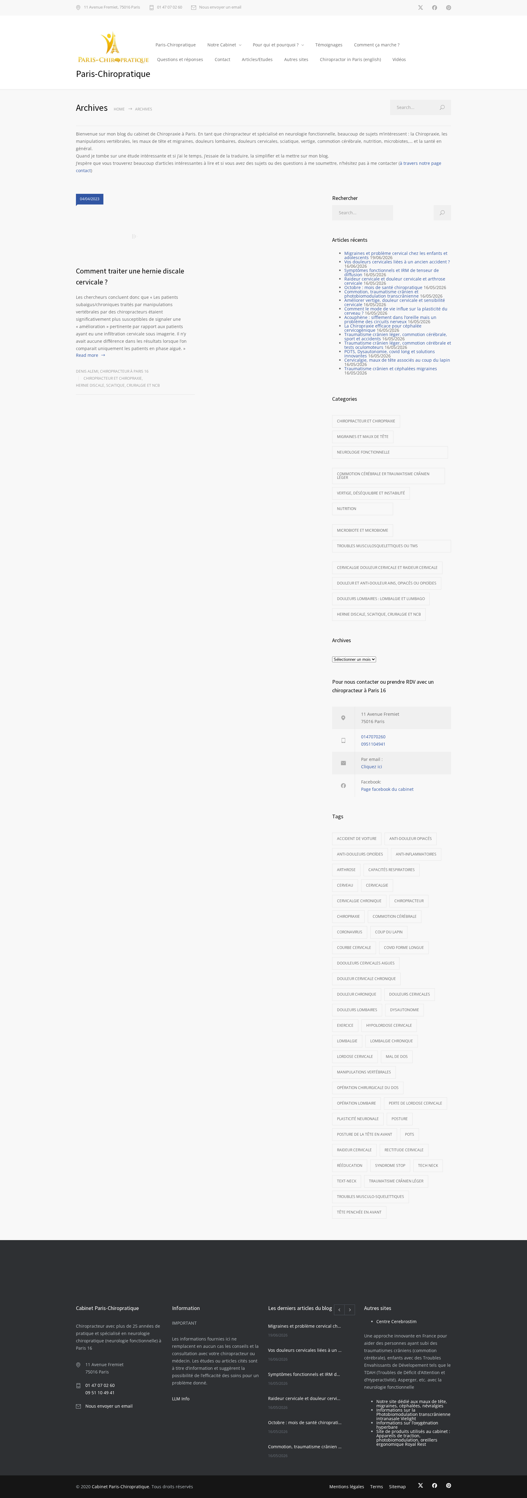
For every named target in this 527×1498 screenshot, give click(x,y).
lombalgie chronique (391, 1041)
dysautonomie (404, 1009)
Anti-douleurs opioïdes (360, 854)
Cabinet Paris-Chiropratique (120, 1486)
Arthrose (346, 869)
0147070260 (373, 737)
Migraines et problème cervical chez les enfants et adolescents (395, 255)
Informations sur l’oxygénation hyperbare (407, 1425)
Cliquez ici (371, 766)
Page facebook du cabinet (387, 789)
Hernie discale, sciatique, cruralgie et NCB (118, 385)
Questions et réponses (180, 59)
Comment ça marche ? (377, 45)
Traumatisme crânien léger (396, 1181)
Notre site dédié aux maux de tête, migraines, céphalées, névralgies (411, 1403)
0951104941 (373, 744)
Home (119, 109)
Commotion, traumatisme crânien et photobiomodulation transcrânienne (381, 294)
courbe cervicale (354, 947)
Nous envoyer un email (220, 7)
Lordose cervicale (355, 1056)
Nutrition (346, 508)
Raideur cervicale (354, 1149)
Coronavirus (349, 932)
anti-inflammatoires (416, 854)
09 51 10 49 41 (100, 1392)
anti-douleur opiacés (410, 838)
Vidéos (399, 59)
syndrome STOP (390, 1165)
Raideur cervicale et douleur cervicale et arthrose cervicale (394, 281)
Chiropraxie (348, 916)
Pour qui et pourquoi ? (276, 45)
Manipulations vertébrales (364, 1072)
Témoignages (328, 45)
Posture (400, 1118)
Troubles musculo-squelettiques (370, 1196)
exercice (345, 1025)
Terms (376, 1486)
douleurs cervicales (409, 994)
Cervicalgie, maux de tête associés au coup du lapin (397, 360)
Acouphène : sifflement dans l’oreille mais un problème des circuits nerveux (390, 319)
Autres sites (296, 59)
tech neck (428, 1165)
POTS (409, 1134)
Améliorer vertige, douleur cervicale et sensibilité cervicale (394, 302)
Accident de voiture (357, 838)
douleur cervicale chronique (366, 978)
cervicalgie (377, 885)
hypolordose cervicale (389, 1025)
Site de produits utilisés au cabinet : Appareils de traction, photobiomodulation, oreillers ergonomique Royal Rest (413, 1437)
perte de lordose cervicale (415, 1103)
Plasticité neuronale (358, 1118)
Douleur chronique (356, 994)
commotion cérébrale (395, 916)
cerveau (345, 885)
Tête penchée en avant (359, 1212)
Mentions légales (346, 1486)
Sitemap (397, 1486)
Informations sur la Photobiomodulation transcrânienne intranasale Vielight (413, 1414)
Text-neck (346, 1181)
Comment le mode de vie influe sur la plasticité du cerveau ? (395, 311)
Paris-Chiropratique (176, 45)
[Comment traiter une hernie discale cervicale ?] (135, 236)
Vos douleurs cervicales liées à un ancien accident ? (397, 262)
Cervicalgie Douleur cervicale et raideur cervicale (387, 567)
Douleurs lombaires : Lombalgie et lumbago (381, 598)
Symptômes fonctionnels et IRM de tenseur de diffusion (391, 272)
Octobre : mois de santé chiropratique (383, 287)
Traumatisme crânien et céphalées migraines (390, 368)
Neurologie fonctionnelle (363, 452)
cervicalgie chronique (359, 900)
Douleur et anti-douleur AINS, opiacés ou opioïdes (386, 583)
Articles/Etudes (257, 59)
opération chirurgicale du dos (368, 1087)
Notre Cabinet (221, 45)
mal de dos (397, 1056)
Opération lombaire (356, 1103)
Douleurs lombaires (357, 1009)
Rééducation (349, 1165)
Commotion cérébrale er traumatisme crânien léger (383, 475)
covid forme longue (404, 947)
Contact (222, 59)
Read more (87, 355)
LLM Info (180, 1399)
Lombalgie (347, 1041)
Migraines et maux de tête (363, 436)
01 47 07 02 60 (169, 7)
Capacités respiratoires (391, 869)
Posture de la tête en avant (364, 1134)
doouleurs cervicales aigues (366, 963)
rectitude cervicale (404, 1149)
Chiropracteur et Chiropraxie (113, 378)
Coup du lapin (389, 932)
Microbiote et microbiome (362, 530)
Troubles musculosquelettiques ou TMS (377, 545)
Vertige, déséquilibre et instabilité (371, 493)
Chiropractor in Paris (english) (350, 59)
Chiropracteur (409, 900)
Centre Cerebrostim (396, 1321)
